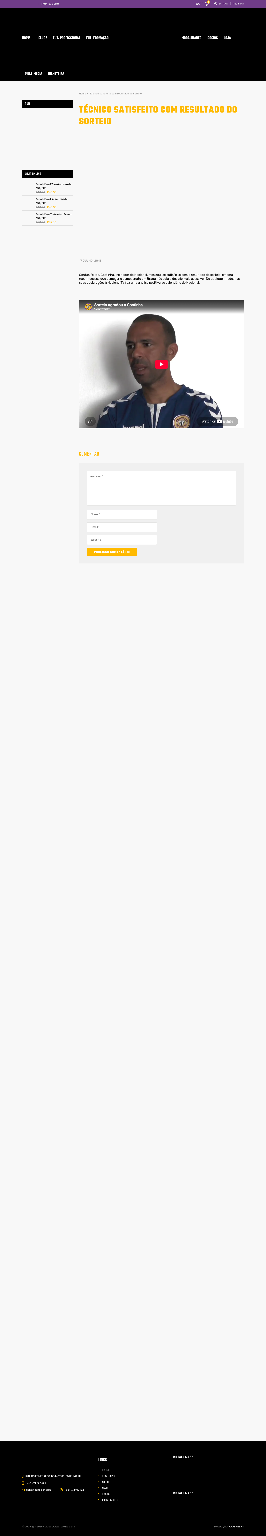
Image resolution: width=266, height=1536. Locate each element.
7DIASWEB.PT (236, 1526)
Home (106, 1470)
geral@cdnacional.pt (38, 1489)
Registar (238, 4)
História (108, 1476)
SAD (105, 1488)
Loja (106, 1494)
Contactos (110, 1500)
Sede (106, 1482)
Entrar (223, 4)
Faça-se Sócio (50, 4)
